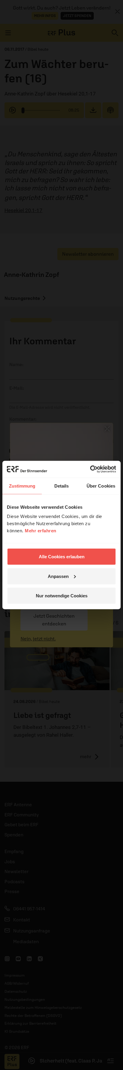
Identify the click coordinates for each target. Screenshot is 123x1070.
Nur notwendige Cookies (61, 595)
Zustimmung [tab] (22, 485)
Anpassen (58, 576)
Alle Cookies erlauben (61, 556)
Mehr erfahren (40, 530)
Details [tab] (61, 485)
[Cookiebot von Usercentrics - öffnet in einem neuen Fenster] (90, 469)
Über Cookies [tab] (101, 485)
